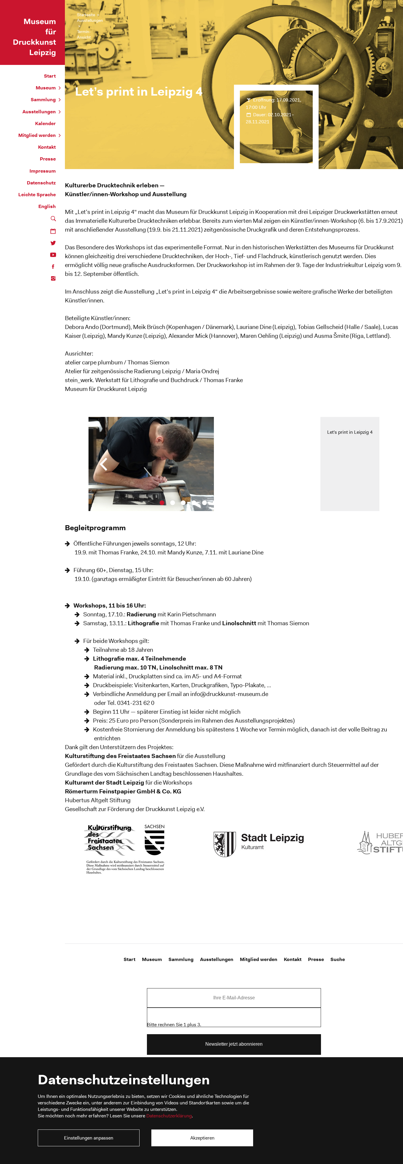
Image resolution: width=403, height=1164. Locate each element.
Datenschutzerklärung (169, 1116)
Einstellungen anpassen (88, 1138)
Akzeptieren (202, 1138)
